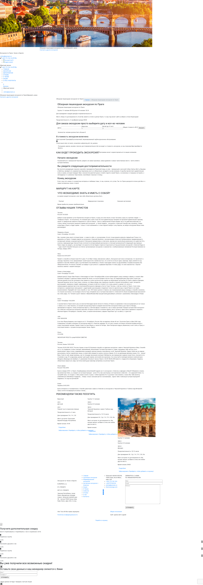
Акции (85, 487)
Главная (87, 100)
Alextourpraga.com (111, 487)
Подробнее (62, 427)
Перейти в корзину (101, 520)
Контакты (86, 496)
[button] (15, 23)
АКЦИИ (5, 78)
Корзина (5, 85)
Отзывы (85, 493)
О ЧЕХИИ (6, 76)
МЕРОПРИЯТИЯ (8, 73)
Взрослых (85, 126)
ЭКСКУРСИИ (7, 71)
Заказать (141, 128)
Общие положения (116, 511)
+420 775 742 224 (111, 481)
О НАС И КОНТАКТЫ (9, 80)
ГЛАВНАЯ (6, 69)
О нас (85, 494)
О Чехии (85, 489)
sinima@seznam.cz (111, 485)
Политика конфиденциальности (67, 515)
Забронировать (76, 430)
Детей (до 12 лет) (107, 126)
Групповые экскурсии (90, 477)
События (86, 491)
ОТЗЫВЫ (6, 75)
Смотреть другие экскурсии (9, 97)
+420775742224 (111, 483)
